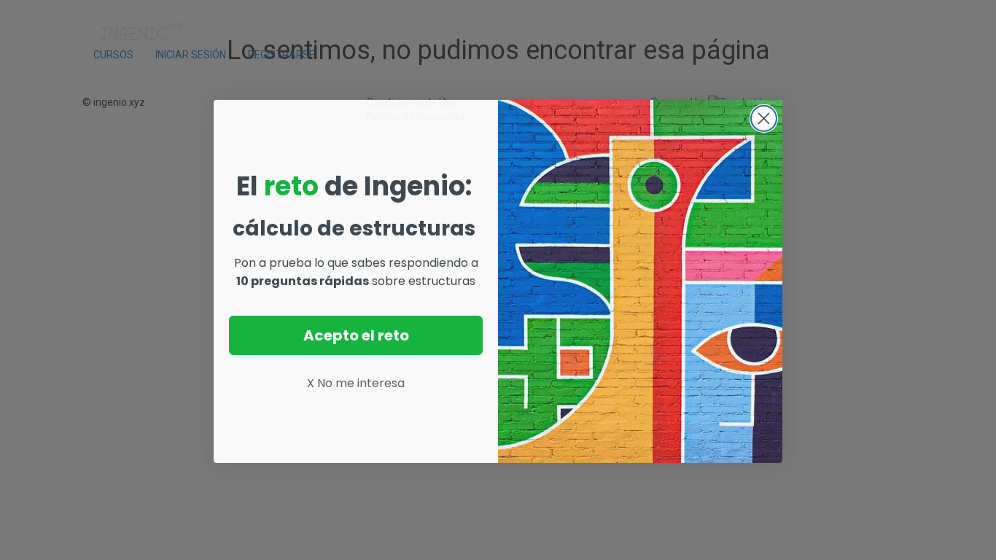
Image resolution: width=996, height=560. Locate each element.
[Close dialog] (764, 117)
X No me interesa (356, 381)
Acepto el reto (356, 334)
